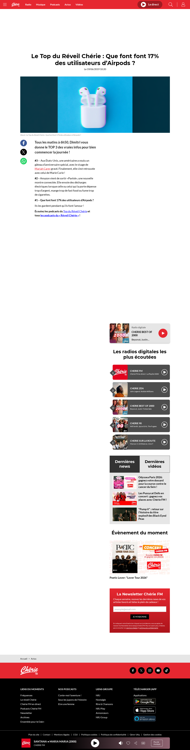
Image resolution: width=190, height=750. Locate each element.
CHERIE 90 (136, 423)
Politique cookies (89, 734)
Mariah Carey (43, 168)
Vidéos (79, 4)
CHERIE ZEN (137, 388)
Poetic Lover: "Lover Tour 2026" (129, 577)
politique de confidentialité (148, 628)
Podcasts (55, 4)
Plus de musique (157, 743)
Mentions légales (62, 734)
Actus (68, 4)
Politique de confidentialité (113, 734)
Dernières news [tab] (125, 464)
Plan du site (33, 734)
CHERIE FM (136, 370)
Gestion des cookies (152, 734)
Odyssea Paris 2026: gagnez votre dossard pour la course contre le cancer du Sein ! (152, 482)
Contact (46, 734)
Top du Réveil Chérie (75, 211)
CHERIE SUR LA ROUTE (142, 440)
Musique (40, 4)
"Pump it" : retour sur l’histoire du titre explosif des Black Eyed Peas (152, 514)
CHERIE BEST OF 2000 (142, 333)
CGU (75, 734)
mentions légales (131, 628)
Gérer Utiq (135, 734)
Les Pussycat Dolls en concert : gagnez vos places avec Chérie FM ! (152, 496)
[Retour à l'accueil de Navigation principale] (15, 4)
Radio (28, 4)
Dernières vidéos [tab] (154, 464)
